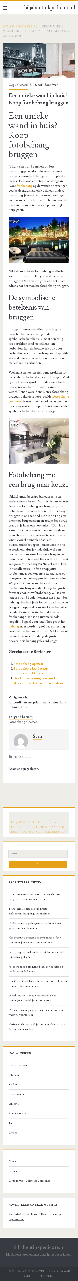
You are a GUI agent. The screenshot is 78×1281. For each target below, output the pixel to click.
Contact (13, 1161)
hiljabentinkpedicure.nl (49, 7)
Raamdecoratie (17, 1113)
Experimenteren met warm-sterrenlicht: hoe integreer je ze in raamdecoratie (34, 897)
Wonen (13, 1132)
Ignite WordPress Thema (33, 1271)
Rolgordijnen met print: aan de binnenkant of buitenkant (37, 704)
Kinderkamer (16, 1094)
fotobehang (24, 186)
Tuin (11, 1123)
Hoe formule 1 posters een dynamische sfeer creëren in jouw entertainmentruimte (35, 940)
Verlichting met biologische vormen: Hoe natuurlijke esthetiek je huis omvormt (32, 998)
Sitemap (13, 1171)
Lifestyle (14, 1103)
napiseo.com (16, 1219)
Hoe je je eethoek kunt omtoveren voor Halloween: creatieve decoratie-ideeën (38, 984)
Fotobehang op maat (28, 664)
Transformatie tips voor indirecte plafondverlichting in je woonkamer (29, 911)
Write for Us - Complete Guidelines (29, 1180)
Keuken (13, 1084)
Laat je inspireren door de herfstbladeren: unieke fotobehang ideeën (37, 955)
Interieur (28, 26)
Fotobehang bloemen (23, 722)
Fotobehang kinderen (29, 673)
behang (14, 626)
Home (8, 26)
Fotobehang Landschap (30, 669)
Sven (55, 85)
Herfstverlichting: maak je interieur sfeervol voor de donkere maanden (37, 1027)
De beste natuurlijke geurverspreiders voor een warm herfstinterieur (36, 1012)
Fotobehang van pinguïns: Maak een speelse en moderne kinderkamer (36, 969)
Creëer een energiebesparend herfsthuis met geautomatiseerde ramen (35, 926)
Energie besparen (19, 1065)
